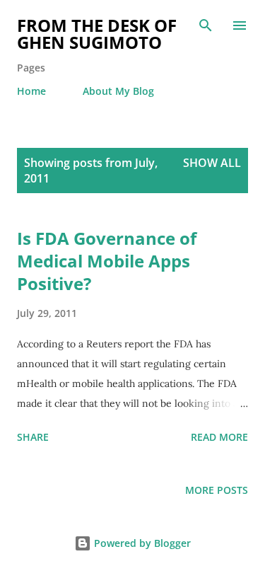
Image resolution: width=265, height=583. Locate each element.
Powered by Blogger (141, 543)
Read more (219, 437)
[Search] (205, 25)
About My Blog (118, 91)
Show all (212, 163)
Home (31, 91)
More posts (216, 490)
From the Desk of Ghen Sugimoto (97, 33)
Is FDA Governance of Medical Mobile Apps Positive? (106, 260)
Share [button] (33, 437)
